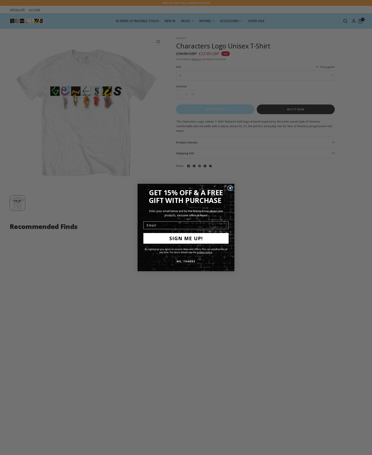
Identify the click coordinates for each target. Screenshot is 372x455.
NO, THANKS (186, 261)
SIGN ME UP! (186, 238)
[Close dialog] (230, 188)
